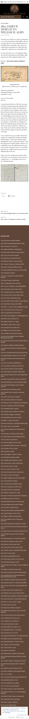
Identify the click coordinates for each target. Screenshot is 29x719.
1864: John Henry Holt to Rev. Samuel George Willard (13, 582)
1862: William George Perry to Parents (10, 498)
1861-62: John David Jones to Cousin (9, 624)
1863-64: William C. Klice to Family (9, 448)
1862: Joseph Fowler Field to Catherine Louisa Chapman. (14, 301)
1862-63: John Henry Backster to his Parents (11, 400)
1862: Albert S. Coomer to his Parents (10, 420)
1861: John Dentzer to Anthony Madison (10, 240)
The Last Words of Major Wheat (8, 705)
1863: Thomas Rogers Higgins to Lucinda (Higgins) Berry (14, 315)
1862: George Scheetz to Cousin (8, 647)
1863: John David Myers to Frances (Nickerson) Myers (14, 382)
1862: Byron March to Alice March (9, 439)
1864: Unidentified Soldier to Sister (9, 680)
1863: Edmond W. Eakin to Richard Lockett (11, 668)
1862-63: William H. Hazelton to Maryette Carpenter (13, 579)
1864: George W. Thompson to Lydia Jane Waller (13, 218)
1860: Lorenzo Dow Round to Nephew (10, 255)
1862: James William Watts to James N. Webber (12, 504)
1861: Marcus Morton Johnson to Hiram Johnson (12, 252)
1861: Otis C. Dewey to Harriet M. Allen (10, 469)
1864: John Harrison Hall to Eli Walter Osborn (12, 590)
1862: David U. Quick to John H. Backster (10, 397)
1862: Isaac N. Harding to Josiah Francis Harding (12, 405)
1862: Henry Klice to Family (7, 451)
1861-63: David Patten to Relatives (9, 481)
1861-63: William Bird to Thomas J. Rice (10, 618)
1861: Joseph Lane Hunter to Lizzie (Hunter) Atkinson (13, 599)
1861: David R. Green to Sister (8, 553)
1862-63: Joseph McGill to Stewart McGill (11, 312)
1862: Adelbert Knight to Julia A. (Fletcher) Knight (13, 478)
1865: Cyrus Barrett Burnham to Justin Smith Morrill (13, 677)
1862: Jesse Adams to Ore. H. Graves (9, 633)
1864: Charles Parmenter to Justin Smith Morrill (12, 689)
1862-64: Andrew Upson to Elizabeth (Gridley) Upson (14, 550)
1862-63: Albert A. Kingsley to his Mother (11, 414)
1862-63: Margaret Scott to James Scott (10, 327)
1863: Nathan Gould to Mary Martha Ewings (11, 638)
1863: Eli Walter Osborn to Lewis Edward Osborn (12, 593)
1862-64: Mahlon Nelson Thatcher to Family (11, 460)
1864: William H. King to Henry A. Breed (10, 324)
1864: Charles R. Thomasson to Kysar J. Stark (11, 541)
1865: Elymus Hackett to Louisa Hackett (10, 489)
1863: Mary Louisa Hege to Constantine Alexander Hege (14, 423)
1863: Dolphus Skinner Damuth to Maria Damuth (12, 653)
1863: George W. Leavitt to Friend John (10, 644)
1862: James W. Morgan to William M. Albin (11, 267)
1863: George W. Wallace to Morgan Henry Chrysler (13, 661)
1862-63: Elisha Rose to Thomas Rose (10, 621)
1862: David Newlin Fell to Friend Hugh (10, 699)
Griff (8, 35)
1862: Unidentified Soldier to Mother (10, 408)
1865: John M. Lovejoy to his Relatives (10, 475)
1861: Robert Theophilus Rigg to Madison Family (12, 243)
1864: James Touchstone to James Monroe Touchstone (14, 495)
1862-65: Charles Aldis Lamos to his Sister (11, 283)
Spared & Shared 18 (7, 17)
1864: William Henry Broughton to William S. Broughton (14, 596)
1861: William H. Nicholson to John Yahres (11, 569)
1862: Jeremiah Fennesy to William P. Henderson (12, 411)
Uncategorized (4, 23)
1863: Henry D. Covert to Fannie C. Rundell (11, 602)
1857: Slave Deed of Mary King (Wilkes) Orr (11, 363)
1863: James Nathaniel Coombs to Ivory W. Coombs (13, 355)
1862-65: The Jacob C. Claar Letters (9, 246)
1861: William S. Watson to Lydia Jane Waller (11, 261)
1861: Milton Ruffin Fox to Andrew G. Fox (11, 627)
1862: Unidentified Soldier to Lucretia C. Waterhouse (13, 445)
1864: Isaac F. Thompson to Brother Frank (11, 487)
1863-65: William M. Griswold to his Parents (11, 333)
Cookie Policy (7, 712)
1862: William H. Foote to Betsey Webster (11, 330)
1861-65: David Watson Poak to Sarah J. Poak (11, 310)
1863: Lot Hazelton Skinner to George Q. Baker (12, 292)
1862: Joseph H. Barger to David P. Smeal (10, 513)
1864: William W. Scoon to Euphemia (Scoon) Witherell (14, 402)
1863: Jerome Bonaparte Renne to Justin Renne (12, 472)
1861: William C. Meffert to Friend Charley (11, 516)
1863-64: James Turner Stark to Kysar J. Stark (11, 547)
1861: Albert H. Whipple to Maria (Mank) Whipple (13, 671)
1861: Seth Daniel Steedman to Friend (10, 562)
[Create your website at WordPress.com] (14, 2)
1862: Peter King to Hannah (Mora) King (10, 298)
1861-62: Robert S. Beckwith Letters (9, 507)
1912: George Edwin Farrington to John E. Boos (12, 366)
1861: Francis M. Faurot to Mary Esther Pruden (12, 295)
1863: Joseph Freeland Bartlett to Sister (10, 556)
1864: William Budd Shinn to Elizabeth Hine (11, 249)
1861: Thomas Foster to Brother (8, 605)
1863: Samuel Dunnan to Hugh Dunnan (10, 280)
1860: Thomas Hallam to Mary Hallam (10, 683)
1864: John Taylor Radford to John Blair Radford (12, 510)
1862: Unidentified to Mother (8, 273)
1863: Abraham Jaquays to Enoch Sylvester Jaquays (13, 538)
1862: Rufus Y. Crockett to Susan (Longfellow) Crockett (14, 307)
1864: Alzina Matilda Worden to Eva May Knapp (12, 501)
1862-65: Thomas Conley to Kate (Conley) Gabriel (13, 615)
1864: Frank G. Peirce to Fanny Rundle (10, 426)
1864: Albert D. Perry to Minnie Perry (10, 318)
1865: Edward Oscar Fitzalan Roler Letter (11, 258)
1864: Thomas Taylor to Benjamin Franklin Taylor (13, 371)
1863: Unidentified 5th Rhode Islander (10, 457)
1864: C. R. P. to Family (6, 674)
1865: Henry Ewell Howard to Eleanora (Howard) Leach (14, 352)
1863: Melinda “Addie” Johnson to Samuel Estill (12, 696)
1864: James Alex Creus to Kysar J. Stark (10, 544)
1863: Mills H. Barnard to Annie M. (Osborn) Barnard (13, 572)
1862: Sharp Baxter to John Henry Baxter (11, 389)
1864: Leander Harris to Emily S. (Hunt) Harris (12, 463)
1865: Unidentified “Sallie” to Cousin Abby (11, 630)
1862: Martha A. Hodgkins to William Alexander (12, 345)
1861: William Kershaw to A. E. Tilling (10, 321)
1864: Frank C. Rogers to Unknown (9, 702)
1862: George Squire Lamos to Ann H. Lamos (11, 289)
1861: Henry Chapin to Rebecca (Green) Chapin (12, 559)
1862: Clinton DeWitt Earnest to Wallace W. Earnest (13, 523)
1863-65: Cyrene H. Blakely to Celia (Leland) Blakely (13, 286)
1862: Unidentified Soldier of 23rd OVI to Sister (12, 641)
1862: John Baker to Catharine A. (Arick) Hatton (12, 433)
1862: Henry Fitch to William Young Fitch (11, 607)
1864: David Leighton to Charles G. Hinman (11, 454)
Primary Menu (27, 17)
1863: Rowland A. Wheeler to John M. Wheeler (12, 369)
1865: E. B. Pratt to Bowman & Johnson (10, 686)
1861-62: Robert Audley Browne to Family (11, 442)
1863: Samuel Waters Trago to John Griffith (11, 304)
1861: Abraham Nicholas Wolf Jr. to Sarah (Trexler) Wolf (14, 635)
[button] (8, 173)
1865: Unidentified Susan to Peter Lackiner (11, 417)
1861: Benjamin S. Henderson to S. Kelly (10, 492)
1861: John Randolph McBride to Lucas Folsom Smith (14, 212)
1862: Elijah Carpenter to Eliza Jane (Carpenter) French (14, 531)
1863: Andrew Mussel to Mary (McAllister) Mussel (13, 436)
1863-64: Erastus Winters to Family (9, 466)
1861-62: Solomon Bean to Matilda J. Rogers (11, 484)
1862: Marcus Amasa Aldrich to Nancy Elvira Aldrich (13, 379)
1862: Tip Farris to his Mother (8, 650)
